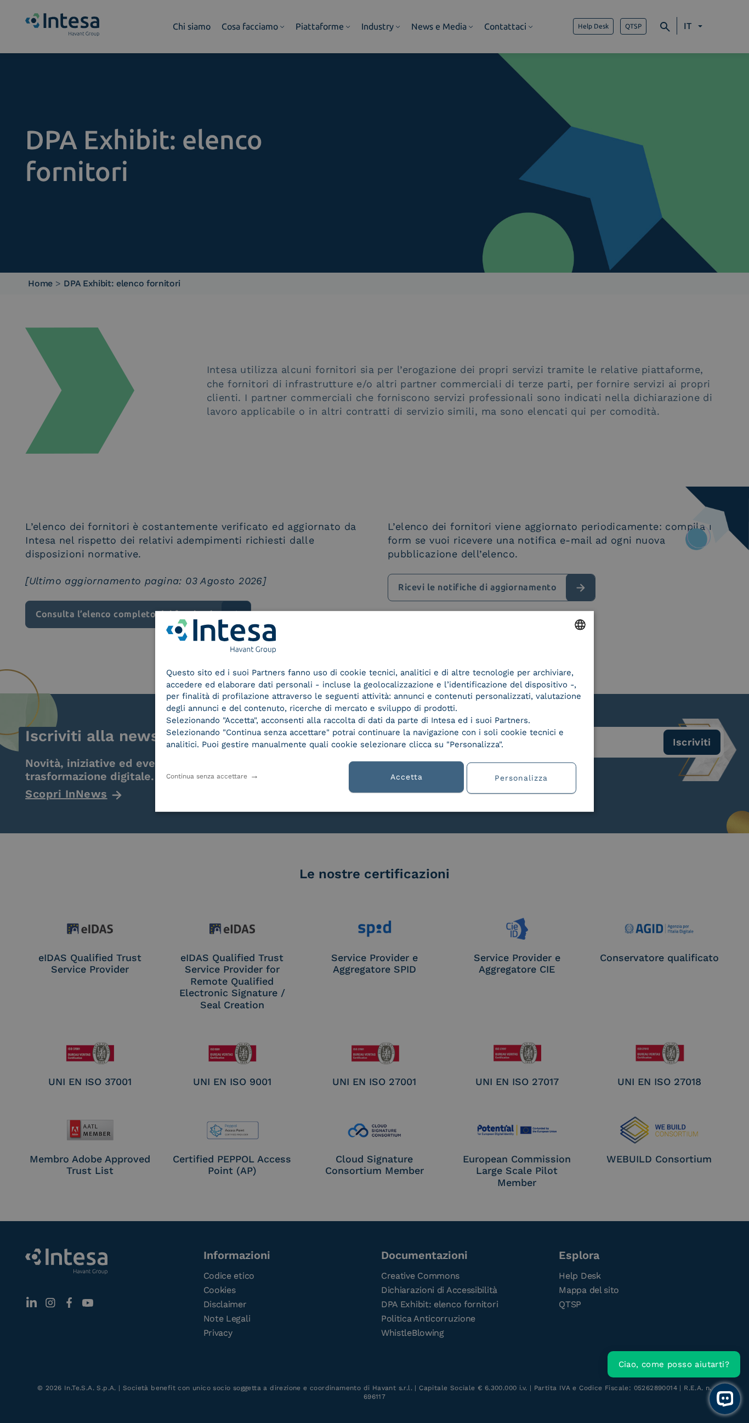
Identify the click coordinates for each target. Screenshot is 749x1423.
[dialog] (374, 711)
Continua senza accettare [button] (206, 776)
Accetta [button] (406, 776)
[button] (525, 777)
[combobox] (580, 624)
